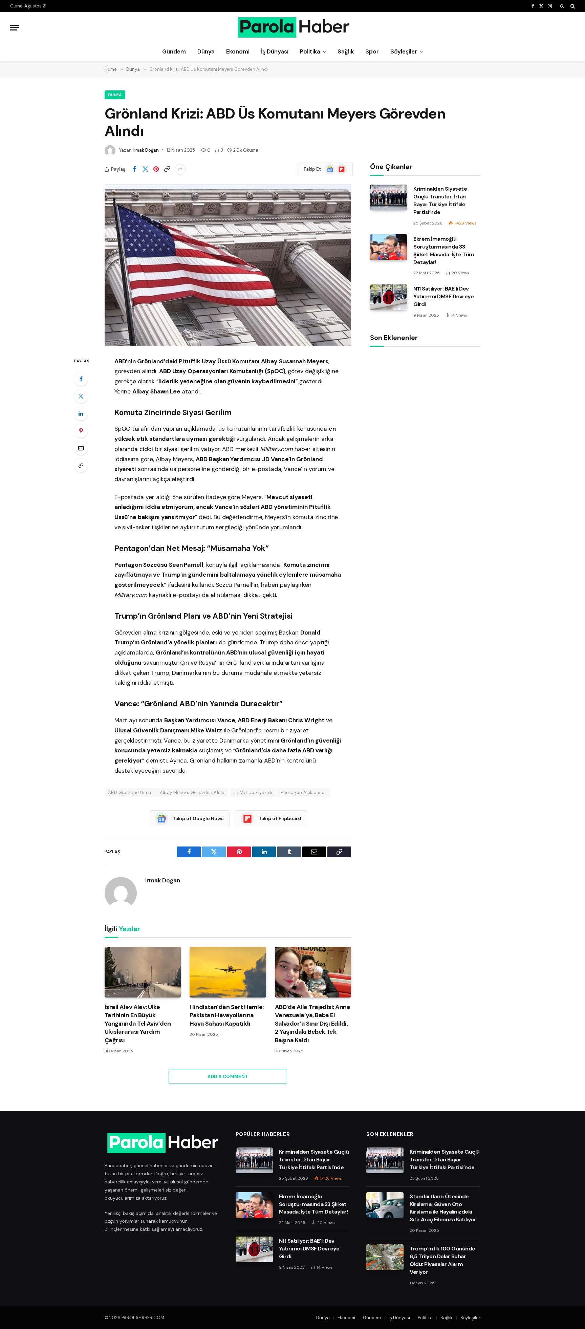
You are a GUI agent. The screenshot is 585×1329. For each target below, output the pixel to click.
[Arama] (572, 6)
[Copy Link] (167, 169)
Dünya (206, 51)
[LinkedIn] (81, 413)
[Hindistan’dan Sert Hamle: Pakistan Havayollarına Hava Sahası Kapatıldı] (228, 972)
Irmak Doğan (146, 150)
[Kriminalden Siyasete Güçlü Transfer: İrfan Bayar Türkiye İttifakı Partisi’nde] (388, 197)
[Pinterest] (81, 430)
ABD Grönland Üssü (129, 792)
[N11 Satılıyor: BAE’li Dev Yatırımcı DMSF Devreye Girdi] (388, 297)
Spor (372, 51)
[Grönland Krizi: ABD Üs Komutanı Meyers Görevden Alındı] (228, 265)
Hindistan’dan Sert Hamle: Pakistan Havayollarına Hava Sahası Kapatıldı (227, 1015)
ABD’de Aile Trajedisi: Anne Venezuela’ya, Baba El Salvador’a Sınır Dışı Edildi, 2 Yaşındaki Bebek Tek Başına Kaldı (312, 1023)
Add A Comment (228, 1076)
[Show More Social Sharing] (180, 169)
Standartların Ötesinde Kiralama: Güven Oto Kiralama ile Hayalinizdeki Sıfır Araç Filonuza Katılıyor (443, 1208)
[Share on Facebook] (134, 169)
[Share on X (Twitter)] (145, 169)
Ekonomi (238, 51)
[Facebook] (81, 379)
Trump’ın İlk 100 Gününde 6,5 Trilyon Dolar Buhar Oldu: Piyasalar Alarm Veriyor (442, 1260)
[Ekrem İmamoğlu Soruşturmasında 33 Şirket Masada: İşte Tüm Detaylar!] (388, 247)
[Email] (81, 448)
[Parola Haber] (292, 27)
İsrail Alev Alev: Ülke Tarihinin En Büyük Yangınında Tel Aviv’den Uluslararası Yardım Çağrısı (138, 1023)
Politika (310, 51)
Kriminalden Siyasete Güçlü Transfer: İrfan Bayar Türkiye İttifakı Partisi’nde (440, 200)
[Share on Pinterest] (156, 169)
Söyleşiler (403, 51)
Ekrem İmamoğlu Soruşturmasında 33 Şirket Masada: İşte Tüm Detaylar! (443, 250)
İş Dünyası (274, 51)
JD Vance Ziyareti (253, 792)
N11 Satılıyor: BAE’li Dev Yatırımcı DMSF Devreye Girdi (443, 296)
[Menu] (14, 27)
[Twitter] (81, 396)
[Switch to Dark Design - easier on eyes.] (562, 6)
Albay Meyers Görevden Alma (192, 792)
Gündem (174, 51)
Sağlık (346, 51)
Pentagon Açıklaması (304, 792)
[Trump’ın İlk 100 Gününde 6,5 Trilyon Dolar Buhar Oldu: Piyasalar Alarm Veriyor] (385, 1257)
